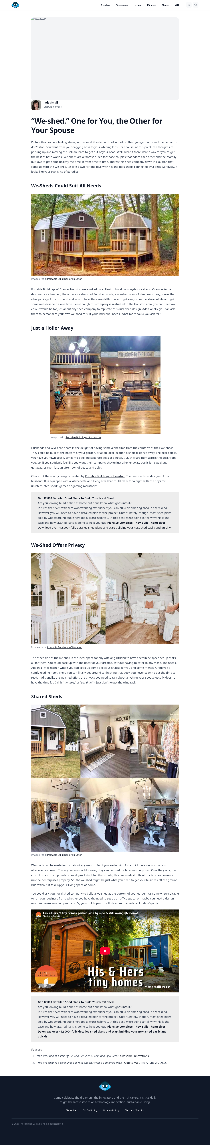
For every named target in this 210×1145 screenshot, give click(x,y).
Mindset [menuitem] (151, 5)
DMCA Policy (90, 1110)
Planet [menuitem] (165, 5)
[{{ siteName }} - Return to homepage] (15, 5)
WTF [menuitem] (177, 5)
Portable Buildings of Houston (64, 279)
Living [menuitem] (138, 5)
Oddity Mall (131, 1062)
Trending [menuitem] (105, 5)
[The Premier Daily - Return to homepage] (105, 1086)
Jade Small (51, 102)
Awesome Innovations (134, 1056)
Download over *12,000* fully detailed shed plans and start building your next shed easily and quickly (104, 527)
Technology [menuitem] (122, 5)
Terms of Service (134, 1110)
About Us (71, 1110)
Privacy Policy (111, 1110)
